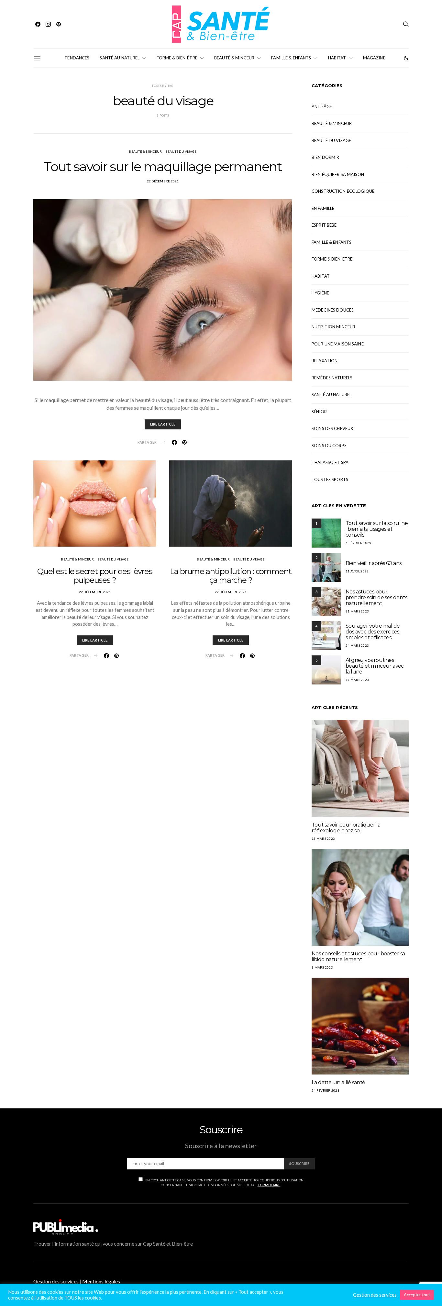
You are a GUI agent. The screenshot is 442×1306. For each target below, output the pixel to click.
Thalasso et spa (330, 462)
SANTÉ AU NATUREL (119, 57)
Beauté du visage (181, 151)
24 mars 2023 (357, 645)
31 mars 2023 (357, 611)
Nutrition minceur (333, 326)
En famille (323, 208)
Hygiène (320, 292)
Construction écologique (343, 191)
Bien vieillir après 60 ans (373, 563)
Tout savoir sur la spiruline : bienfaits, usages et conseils (377, 529)
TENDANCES (76, 57)
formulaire (269, 1185)
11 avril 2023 (357, 571)
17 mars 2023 (357, 680)
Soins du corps (329, 445)
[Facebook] (37, 24)
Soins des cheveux (332, 428)
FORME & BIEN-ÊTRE (177, 57)
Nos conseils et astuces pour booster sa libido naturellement (358, 956)
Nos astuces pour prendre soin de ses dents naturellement (376, 597)
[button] (406, 58)
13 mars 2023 (323, 838)
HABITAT (337, 57)
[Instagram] (48, 24)
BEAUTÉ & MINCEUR (234, 57)
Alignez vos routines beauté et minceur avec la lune (375, 666)
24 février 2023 (325, 1090)
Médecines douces (333, 310)
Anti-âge (322, 106)
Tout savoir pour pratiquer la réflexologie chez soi (346, 828)
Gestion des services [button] (56, 1281)
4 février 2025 (358, 543)
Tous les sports (330, 479)
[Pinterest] (58, 24)
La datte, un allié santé (338, 1082)
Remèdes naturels (332, 377)
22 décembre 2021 (163, 181)
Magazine (374, 57)
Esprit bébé (324, 225)
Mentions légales (101, 1281)
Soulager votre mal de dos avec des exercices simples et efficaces (373, 632)
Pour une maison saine (338, 343)
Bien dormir (325, 157)
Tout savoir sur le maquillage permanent (163, 166)
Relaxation (324, 360)
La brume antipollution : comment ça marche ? (231, 576)
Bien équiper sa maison (338, 174)
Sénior (319, 411)
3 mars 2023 (322, 967)
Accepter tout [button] (417, 1294)
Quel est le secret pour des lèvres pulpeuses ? (94, 576)
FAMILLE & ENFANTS (291, 57)
